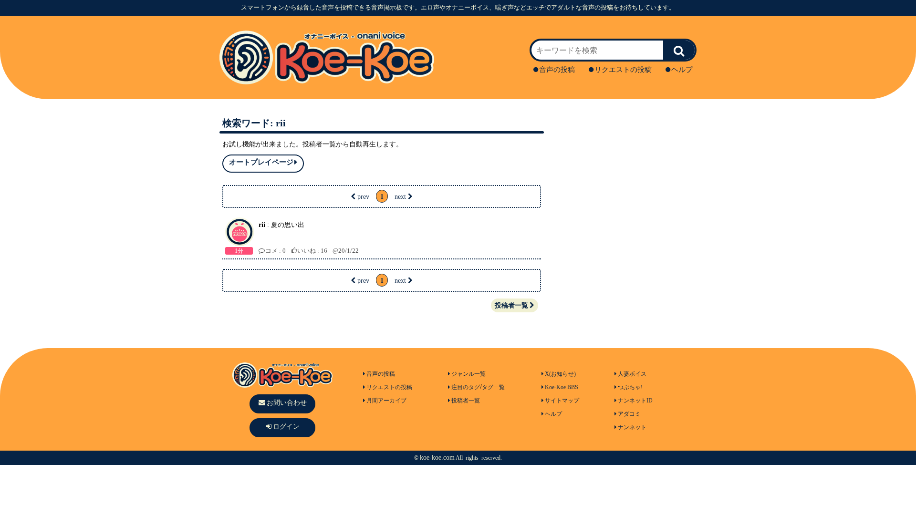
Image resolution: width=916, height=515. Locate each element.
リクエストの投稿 (623, 69)
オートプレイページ (261, 162)
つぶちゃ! (630, 387)
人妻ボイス (632, 374)
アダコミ (629, 414)
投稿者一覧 (511, 305)
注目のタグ (465, 387)
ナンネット (632, 427)
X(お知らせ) (560, 374)
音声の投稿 (557, 69)
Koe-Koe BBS (561, 387)
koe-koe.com (437, 457)
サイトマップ (562, 400)
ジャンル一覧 (468, 374)
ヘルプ (682, 69)
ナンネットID (635, 400)
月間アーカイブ (386, 400)
